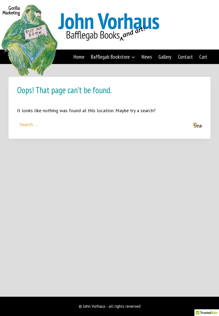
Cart (203, 56)
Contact (185, 56)
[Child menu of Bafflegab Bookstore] (113, 57)
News (147, 56)
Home (78, 56)
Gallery (164, 56)
